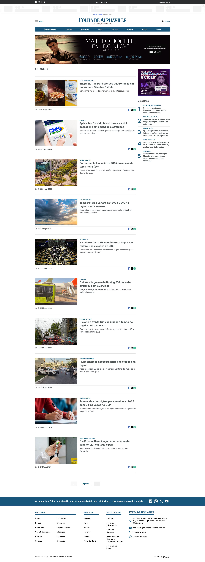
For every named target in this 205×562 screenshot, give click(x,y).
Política (130, 29)
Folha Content (90, 541)
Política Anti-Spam (112, 547)
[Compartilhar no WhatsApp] (134, 110)
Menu (41, 21)
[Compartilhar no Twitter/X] (132, 110)
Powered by (158, 557)
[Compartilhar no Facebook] (129, 110)
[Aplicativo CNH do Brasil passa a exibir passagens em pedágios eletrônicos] (56, 133)
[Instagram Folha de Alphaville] (39, 2)
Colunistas (61, 518)
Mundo (144, 29)
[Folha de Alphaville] (102, 21)
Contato (109, 518)
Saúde (100, 29)
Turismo (114, 29)
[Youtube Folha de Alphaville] (44, 2)
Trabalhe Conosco (110, 531)
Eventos (87, 536)
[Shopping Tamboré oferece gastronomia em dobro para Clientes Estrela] (56, 93)
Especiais (61, 541)
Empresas (61, 536)
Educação (85, 29)
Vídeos (158, 29)
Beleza (38, 523)
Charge (38, 536)
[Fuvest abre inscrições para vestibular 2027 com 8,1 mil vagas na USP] (56, 411)
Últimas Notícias (50, 29)
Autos (37, 518)
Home (86, 523)
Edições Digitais (63, 527)
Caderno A (40, 527)
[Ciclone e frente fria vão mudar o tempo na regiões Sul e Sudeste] (56, 331)
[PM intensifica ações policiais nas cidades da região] (56, 371)
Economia (61, 523)
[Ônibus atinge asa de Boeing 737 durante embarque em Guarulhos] (56, 291)
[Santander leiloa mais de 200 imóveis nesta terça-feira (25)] (56, 172)
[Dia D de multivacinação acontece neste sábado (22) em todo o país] (56, 450)
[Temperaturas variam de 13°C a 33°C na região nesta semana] (56, 212)
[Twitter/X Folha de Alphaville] (41, 2)
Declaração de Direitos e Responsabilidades (114, 539)
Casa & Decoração (43, 532)
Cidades (69, 29)
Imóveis (87, 518)
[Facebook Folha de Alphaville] (36, 2)
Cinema (38, 541)
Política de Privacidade (111, 524)
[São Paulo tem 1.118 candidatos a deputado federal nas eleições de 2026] (56, 252)
